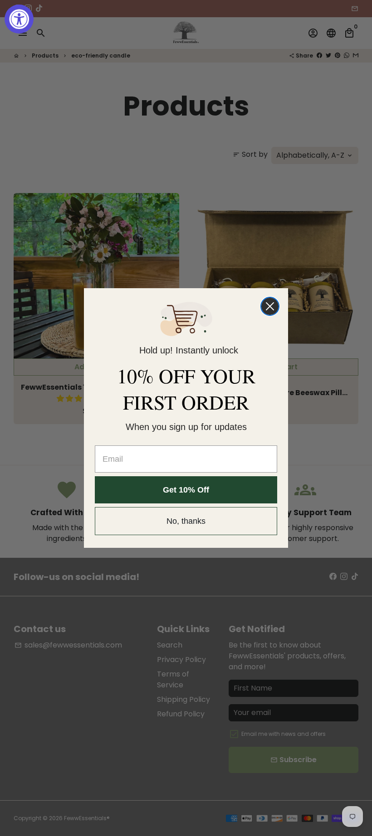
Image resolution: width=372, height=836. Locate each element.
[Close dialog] (270, 306)
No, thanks (186, 521)
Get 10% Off (186, 489)
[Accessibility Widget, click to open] (19, 19)
